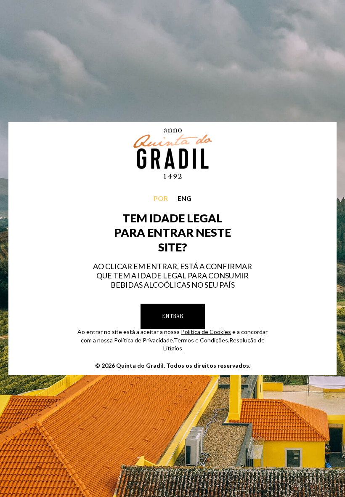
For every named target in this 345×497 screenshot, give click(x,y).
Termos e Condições (201, 340)
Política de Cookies (206, 331)
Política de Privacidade (143, 340)
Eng (184, 198)
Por (161, 198)
